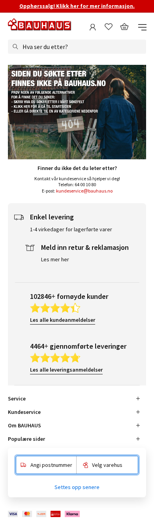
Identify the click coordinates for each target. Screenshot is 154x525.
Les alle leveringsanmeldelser (66, 369)
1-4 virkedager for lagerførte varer (71, 229)
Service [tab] (17, 398)
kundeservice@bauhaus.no (84, 191)
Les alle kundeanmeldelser (62, 319)
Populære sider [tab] (26, 438)
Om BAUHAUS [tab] (24, 425)
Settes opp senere (77, 487)
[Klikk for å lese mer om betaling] (44, 514)
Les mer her (55, 259)
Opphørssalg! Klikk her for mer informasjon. (77, 5)
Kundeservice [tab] (24, 411)
